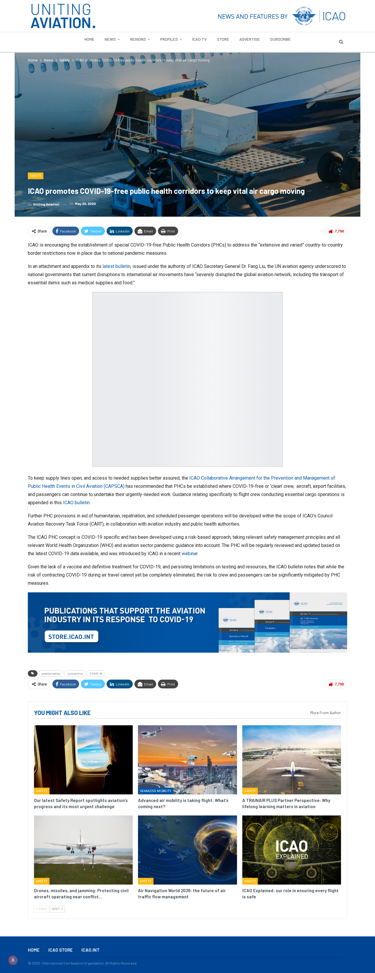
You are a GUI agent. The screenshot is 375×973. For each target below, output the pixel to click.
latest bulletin (116, 266)
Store (223, 39)
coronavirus (75, 673)
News (110, 39)
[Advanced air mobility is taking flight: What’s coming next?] (187, 759)
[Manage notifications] (13, 960)
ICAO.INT (90, 950)
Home (89, 39)
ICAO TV (199, 39)
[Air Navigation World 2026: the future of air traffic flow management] (187, 850)
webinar (189, 553)
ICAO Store (60, 950)
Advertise (249, 39)
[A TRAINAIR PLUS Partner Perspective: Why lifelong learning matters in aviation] (291, 759)
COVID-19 (96, 673)
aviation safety (51, 673)
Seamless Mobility (155, 791)
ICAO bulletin (76, 502)
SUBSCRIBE (280, 39)
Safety (35, 175)
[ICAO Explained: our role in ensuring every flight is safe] (291, 850)
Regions (138, 39)
